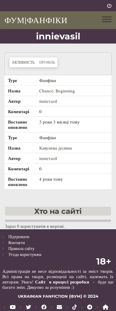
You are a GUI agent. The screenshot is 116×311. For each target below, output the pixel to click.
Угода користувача (24, 254)
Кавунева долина (55, 148)
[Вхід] (109, 5)
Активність (24, 62)
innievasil (48, 101)
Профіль (47, 62)
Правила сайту (21, 248)
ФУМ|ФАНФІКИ (36, 19)
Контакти (16, 242)
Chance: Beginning (57, 91)
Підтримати (18, 236)
